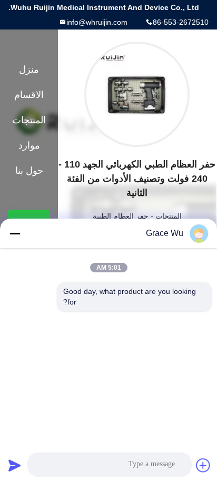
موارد (29, 145)
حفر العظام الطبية (121, 216)
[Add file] (203, 465)
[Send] (14, 465)
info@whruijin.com (96, 22)
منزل (29, 69)
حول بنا (29, 170)
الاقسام (29, 95)
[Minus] (14, 233)
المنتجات (168, 216)
